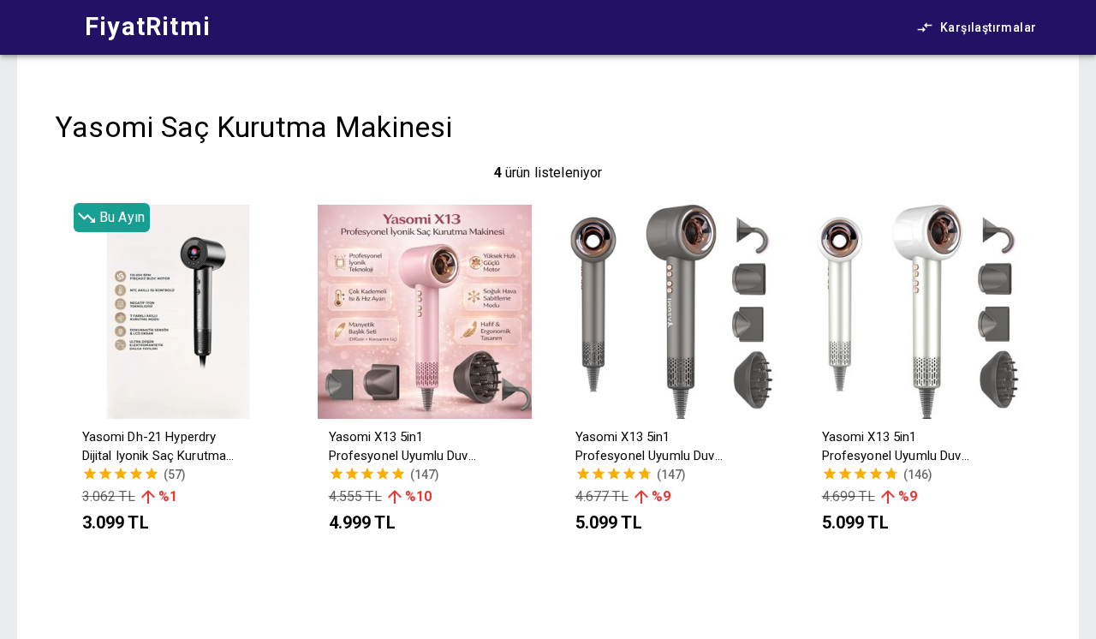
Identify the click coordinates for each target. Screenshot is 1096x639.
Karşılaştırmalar (988, 27)
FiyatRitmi (148, 26)
